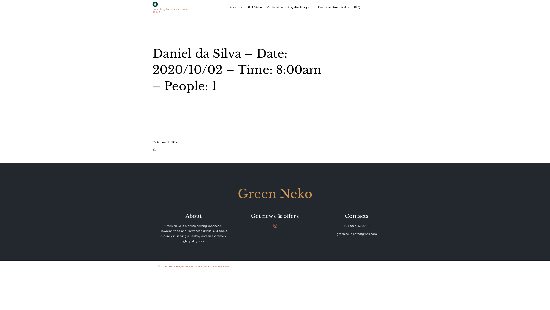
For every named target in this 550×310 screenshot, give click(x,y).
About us (236, 7)
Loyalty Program (300, 7)
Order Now (275, 7)
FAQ (357, 7)
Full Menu (255, 7)
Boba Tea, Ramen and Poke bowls (189, 266)
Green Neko (221, 266)
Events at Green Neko (333, 7)
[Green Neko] (171, 4)
